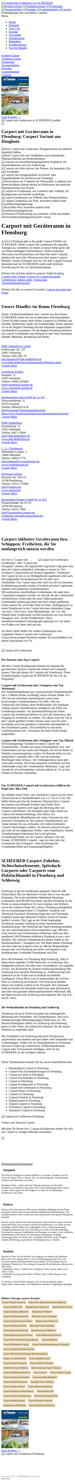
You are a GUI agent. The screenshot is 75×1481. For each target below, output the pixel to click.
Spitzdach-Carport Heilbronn (43, 1330)
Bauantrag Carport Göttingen (42, 1326)
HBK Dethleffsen (11, 422)
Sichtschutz (8, 62)
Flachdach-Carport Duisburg (16, 1368)
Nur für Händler (18, 47)
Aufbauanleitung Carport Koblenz (18, 1335)
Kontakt (13, 31)
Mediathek (15, 41)
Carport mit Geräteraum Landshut (18, 1321)
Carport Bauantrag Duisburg (40, 1386)
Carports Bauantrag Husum (15, 1326)
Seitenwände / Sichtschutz (32, 279)
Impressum (47, 1476)
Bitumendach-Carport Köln (46, 1396)
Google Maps (9, 365)
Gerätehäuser (9, 279)
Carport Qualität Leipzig (60, 1372)
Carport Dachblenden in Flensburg (29, 1077)
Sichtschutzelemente (21, 314)
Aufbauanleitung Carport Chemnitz (46, 1368)
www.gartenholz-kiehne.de (17, 388)
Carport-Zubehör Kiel (13, 1307)
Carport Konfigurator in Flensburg (28, 1084)
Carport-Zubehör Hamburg (13, 1302)
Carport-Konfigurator (24, 665)
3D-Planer (18, 1128)
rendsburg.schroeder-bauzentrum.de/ (22, 515)
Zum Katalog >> (11, 117)
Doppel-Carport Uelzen (62, 1307)
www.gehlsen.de (11, 490)
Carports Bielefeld (49, 1340)
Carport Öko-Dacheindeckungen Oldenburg (47, 1302)
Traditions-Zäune (11, 58)
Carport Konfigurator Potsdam (16, 1377)
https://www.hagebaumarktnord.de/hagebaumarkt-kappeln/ (35, 413)
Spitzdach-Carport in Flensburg (27, 1110)
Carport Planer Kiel (45, 1391)
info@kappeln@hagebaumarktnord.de (23, 410)
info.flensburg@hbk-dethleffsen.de (21, 359)
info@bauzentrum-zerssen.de (18, 512)
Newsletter (15, 35)
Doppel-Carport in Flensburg (25, 1103)
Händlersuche (17, 38)
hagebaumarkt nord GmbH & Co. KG (23, 397)
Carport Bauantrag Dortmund (48, 1335)
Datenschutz (58, 1476)
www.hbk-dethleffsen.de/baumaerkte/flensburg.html (31, 362)
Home (12, 22)
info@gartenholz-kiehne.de (17, 384)
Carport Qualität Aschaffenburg (17, 1372)
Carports (6, 74)
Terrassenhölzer (10, 65)
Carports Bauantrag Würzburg (41, 1405)
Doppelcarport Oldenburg (14, 1405)
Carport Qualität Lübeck (39, 1358)
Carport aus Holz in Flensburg (26, 1074)
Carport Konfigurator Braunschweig (19, 1349)
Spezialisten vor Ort (20, 640)
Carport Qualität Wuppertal (15, 1363)
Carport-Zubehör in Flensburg (26, 1097)
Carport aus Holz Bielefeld (15, 1358)
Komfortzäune (33, 1476)
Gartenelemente (10, 71)
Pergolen (6, 68)
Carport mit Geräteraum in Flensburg (30, 1087)
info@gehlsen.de (11, 487)
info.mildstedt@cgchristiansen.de (20, 461)
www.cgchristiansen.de (14, 464)
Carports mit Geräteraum (37, 634)
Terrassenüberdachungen (15, 283)
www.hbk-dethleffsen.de (15, 439)
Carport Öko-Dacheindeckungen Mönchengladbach (25, 1354)
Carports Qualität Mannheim (45, 1377)
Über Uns (14, 28)
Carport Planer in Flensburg (25, 1090)
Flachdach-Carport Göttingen (44, 1316)
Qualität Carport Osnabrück (37, 1307)
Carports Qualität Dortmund (15, 1382)
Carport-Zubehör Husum (14, 1386)
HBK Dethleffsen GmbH (16, 346)
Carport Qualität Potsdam (14, 1400)
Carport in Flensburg (21, 1081)
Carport (17, 572)
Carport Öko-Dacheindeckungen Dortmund (50, 1344)
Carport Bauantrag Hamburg (16, 1330)
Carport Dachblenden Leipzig (16, 1344)
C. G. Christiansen (12, 448)
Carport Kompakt (50, 276)
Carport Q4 (33, 276)
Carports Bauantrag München (16, 1312)
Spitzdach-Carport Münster (42, 1382)
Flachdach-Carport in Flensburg (27, 1107)
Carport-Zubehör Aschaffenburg (17, 1396)
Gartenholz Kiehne (12, 371)
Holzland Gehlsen (11, 474)
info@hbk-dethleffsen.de (15, 435)
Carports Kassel (40, 1372)
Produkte (14, 25)
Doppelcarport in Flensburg (24, 1100)
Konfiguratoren (17, 44)
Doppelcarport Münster (42, 1312)
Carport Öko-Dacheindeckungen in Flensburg (35, 1071)
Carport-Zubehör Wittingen (41, 1363)
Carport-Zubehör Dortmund (40, 1400)
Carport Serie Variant (13, 276)
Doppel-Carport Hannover (47, 1321)
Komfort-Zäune (10, 55)
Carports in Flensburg (21, 1094)
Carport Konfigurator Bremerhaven (18, 1391)
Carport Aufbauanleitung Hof (16, 1316)
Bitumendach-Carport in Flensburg (29, 1068)
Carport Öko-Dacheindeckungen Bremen (21, 1340)
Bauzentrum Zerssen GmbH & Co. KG (24, 499)
